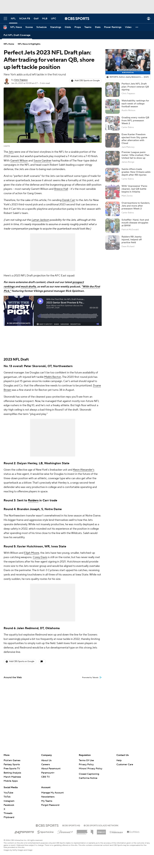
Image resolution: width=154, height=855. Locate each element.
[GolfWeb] (133, 832)
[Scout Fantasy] (116, 831)
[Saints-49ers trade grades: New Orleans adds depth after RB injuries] (112, 175)
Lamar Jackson (40, 220)
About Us (46, 760)
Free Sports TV (12, 768)
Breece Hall (61, 189)
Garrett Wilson (19, 160)
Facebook (9, 805)
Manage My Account (52, 792)
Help (119, 760)
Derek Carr (68, 200)
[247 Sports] (24, 831)
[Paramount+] (65, 831)
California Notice (88, 778)
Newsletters (47, 796)
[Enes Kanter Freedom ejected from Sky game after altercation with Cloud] (112, 140)
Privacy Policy (86, 764)
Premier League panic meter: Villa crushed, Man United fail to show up (135, 155)
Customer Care (124, 764)
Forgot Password (50, 805)
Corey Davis (40, 557)
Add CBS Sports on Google (87, 80)
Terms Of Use (86, 760)
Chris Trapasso (21, 80)
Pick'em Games (12, 760)
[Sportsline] (46, 831)
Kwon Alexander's (83, 469)
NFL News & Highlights (29, 44)
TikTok (7, 796)
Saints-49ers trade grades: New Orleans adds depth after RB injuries (136, 172)
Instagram (9, 800)
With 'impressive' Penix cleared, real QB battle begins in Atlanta (134, 189)
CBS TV (45, 776)
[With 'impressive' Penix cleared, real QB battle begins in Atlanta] (112, 192)
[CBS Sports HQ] (71, 825)
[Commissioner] (85, 831)
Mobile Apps (11, 780)
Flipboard (9, 817)
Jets (11, 152)
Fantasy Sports (12, 764)
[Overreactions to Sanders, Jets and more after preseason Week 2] (112, 209)
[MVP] (101, 830)
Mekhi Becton (52, 377)
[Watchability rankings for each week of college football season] (112, 106)
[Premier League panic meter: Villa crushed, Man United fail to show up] (112, 158)
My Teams (46, 800)
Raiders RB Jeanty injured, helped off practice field (132, 239)
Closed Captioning (89, 773)
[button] (5, 18)
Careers (45, 764)
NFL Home (9, 44)
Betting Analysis (12, 772)
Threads (8, 813)
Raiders (33, 500)
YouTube (8, 792)
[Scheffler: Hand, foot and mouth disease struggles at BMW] (112, 225)
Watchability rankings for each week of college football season (135, 103)
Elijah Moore (31, 553)
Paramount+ (47, 772)
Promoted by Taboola (90, 678)
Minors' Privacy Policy (90, 768)
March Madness (12, 776)
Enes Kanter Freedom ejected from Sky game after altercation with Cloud (134, 139)
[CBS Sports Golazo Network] (101, 825)
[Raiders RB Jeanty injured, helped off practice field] (112, 242)
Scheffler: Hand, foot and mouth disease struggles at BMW (135, 222)
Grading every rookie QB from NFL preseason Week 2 (135, 120)
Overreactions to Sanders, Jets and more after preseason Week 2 (136, 205)
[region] (127, 62)
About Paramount (50, 768)
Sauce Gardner (42, 160)
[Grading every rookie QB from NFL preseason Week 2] (112, 123)
